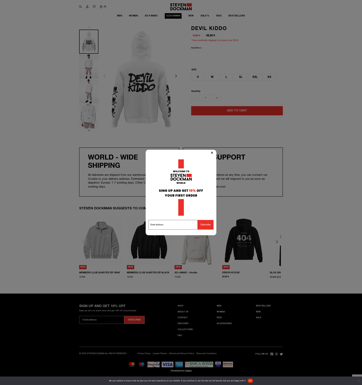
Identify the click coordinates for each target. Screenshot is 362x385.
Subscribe (206, 225)
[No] (358, 380)
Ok (250, 380)
